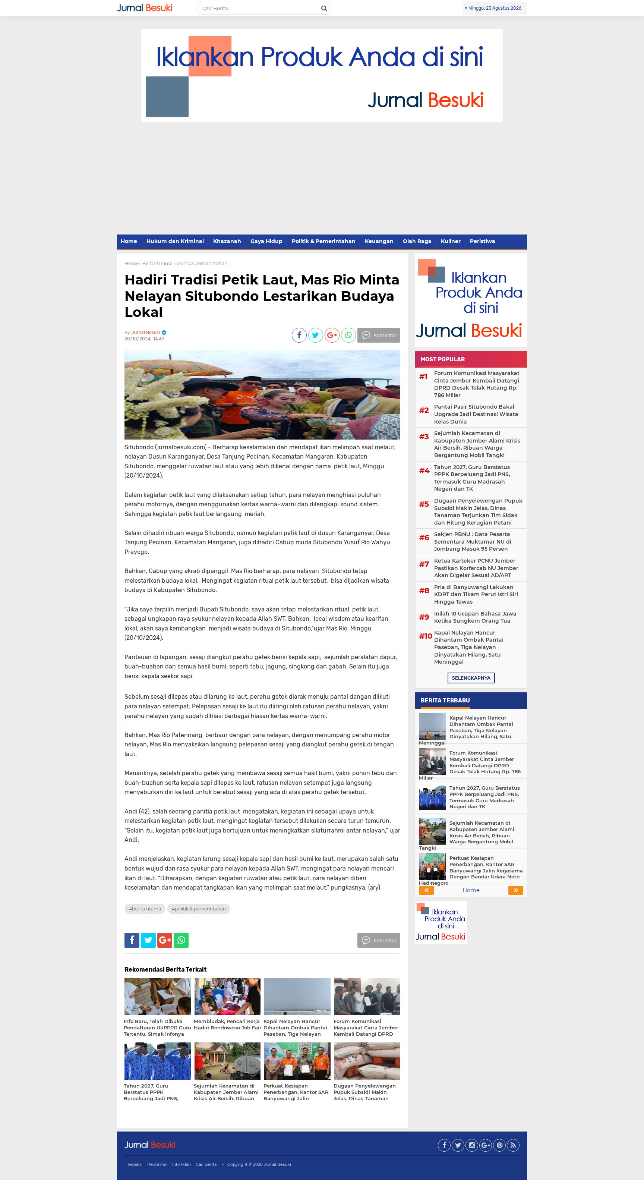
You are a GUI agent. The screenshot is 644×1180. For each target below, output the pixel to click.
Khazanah (227, 241)
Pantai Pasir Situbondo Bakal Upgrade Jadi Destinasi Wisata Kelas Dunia (476, 414)
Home (129, 241)
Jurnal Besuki (277, 1164)
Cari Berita (206, 1164)
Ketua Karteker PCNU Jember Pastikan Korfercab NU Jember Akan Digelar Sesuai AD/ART (476, 568)
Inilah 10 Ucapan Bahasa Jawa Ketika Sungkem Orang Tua (475, 617)
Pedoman (157, 1164)
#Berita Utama (145, 909)
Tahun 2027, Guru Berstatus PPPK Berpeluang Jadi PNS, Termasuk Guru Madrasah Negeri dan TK (472, 478)
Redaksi (134, 1164)
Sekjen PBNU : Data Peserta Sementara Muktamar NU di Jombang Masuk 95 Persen (472, 541)
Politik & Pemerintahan (324, 241)
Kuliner (451, 241)
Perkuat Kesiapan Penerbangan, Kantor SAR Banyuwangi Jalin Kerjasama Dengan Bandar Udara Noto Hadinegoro (471, 870)
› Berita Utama (156, 263)
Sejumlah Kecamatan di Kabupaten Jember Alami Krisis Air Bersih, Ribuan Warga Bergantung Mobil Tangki (477, 444)
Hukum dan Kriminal (175, 241)
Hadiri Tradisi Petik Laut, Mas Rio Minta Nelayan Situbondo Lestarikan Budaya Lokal (262, 295)
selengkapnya (471, 678)
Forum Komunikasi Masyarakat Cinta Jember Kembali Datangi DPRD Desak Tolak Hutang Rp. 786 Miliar (477, 384)
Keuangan (379, 241)
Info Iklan (181, 1164)
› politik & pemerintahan (200, 263)
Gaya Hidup (266, 241)
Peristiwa (482, 241)
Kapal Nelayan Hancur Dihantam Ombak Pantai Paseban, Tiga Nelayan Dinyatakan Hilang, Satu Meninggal (468, 647)
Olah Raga (417, 241)
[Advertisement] (322, 178)
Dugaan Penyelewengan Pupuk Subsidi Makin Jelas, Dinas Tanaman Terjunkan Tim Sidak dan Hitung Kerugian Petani (478, 511)
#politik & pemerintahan (199, 909)
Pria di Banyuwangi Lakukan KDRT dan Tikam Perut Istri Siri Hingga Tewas (476, 594)
